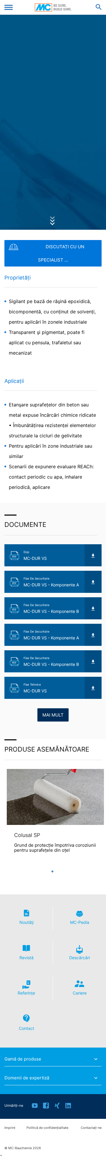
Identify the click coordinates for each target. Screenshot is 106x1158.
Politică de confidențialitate (47, 1127)
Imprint (9, 1127)
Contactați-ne (91, 1127)
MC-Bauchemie (53, 7)
